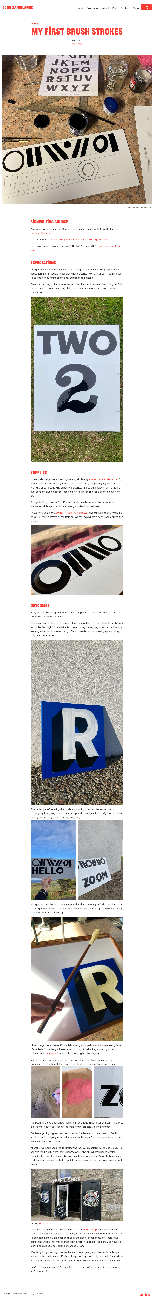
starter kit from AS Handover (71, 512)
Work (80, 8)
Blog (114, 8)
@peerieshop (45, 1223)
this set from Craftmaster (103, 479)
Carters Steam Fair (41, 233)
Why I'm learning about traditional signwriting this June (77, 239)
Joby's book (52, 1053)
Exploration (92, 8)
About (105, 8)
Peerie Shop (90, 1229)
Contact (125, 8)
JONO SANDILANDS (17, 7)
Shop (136, 8)
